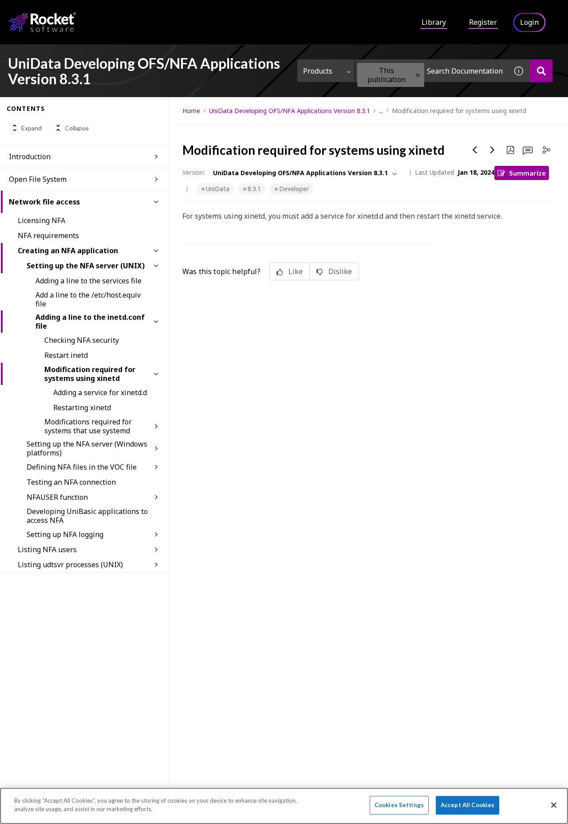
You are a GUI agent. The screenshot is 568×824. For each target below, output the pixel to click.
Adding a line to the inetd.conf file (90, 321)
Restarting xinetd (82, 407)
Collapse (77, 128)
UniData (217, 188)
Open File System (38, 179)
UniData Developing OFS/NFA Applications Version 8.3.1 (289, 110)
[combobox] (431, 70)
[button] (417, 75)
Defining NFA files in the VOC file (82, 467)
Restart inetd (66, 355)
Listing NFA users (47, 549)
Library (434, 22)
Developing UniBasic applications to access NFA (87, 516)
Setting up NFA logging (65, 534)
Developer (294, 188)
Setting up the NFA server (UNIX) (86, 266)
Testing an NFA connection (71, 482)
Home (191, 110)
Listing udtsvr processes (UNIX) (70, 564)
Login (529, 22)
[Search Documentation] (541, 70)
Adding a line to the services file (89, 281)
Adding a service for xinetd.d (100, 392)
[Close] (554, 805)
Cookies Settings (399, 804)
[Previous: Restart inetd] (475, 150)
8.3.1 (254, 188)
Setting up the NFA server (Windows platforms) (87, 448)
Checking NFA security (81, 340)
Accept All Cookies (467, 804)
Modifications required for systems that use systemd (88, 426)
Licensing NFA (41, 220)
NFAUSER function (57, 497)
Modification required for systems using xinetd (89, 374)
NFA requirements (48, 235)
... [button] (381, 110)
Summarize (527, 173)
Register (483, 22)
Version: (193, 172)
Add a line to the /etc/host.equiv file (88, 299)
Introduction (30, 156)
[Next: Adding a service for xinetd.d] (492, 150)
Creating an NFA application (68, 250)
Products (317, 71)
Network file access (44, 202)
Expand (31, 128)
